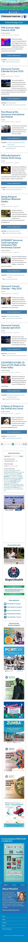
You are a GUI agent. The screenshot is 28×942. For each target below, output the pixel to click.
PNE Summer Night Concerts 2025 (10, 29)
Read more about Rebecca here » (11, 910)
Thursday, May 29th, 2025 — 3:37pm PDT (10, 76)
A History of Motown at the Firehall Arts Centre (12, 407)
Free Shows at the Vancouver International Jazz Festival (12, 114)
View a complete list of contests (13, 594)
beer (23, 472)
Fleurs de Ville (11, 233)
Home (3, 916)
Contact (22, 9)
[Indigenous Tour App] (14, 555)
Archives (22, 885)
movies (22, 395)
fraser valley (17, 399)
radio (11, 397)
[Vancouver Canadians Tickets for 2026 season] (14, 16)
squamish (18, 484)
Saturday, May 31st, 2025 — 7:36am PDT (10, 35)
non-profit (13, 481)
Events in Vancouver (7, 929)
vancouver (17, 59)
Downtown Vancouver (16, 475)
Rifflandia (16, 189)
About (17, 9)
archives (18, 470)
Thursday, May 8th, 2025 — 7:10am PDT (10, 162)
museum (5, 481)
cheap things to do (17, 142)
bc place (20, 472)
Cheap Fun (11, 142)
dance (9, 475)
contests (19, 275)
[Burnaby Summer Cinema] (14, 710)
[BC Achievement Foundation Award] (14, 687)
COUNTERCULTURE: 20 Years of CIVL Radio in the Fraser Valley (13, 365)
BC (7, 59)
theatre (19, 438)
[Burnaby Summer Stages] (14, 636)
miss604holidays (17, 479)
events (7, 61)
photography (13, 483)
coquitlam (19, 473)
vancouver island (18, 187)
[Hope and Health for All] (14, 574)
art (11, 472)
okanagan (18, 481)
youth (16, 279)
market (11, 479)
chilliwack (7, 399)
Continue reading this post (13, 55)
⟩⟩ (25, 444)
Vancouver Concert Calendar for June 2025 (12, 70)
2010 (10, 470)
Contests (14, 885)
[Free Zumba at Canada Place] (14, 732)
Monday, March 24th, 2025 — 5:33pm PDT (10, 372)
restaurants (7, 484)
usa (21, 487)
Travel (10, 9)
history (16, 478)
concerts (10, 59)
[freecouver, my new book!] (14, 881)
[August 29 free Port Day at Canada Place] (14, 659)
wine (22, 488)
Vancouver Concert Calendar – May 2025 (11, 287)
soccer (14, 484)
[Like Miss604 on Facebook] (16, 12)
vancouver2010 (7, 488)
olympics (6, 482)
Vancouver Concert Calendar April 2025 (10, 326)
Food (7, 9)
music (14, 59)
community (11, 275)
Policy (3, 925)
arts (6, 146)
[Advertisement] (14, 527)
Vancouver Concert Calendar (20, 104)
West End (19, 488)
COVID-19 (6, 475)
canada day (6, 473)
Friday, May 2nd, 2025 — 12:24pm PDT (10, 293)
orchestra (13, 279)
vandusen (19, 233)
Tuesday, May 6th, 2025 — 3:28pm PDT (10, 206)
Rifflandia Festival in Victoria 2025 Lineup (11, 156)
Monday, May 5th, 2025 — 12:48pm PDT (10, 252)
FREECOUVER (16, 6)
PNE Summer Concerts (15, 61)
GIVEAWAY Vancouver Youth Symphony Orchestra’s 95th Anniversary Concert (12, 244)
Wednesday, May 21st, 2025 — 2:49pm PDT (11, 121)
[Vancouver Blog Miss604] (14, 2)
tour (19, 487)
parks (9, 482)
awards (16, 472)
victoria (24, 187)
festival (10, 104)
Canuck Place (11, 473)
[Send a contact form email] (19, 12)
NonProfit (2, 9)
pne (9, 61)
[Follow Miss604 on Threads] (14, 12)
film (14, 399)
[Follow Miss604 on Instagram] (12, 12)
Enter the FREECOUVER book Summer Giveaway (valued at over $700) (14, 590)
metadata (14, 58)
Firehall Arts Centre (14, 438)
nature (8, 481)
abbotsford (13, 470)
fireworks (7, 478)
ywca (5, 490)
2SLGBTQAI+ (6, 470)
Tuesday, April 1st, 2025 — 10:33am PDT (10, 332)
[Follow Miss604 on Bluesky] (10, 12)
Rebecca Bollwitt (6, 33)
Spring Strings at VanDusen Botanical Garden (10, 199)
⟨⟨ (1, 444)
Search (21, 456)
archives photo (7, 472)
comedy (15, 473)
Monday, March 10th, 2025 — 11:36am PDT (11, 413)
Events (14, 9)
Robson (11, 484)
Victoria (20, 189)
